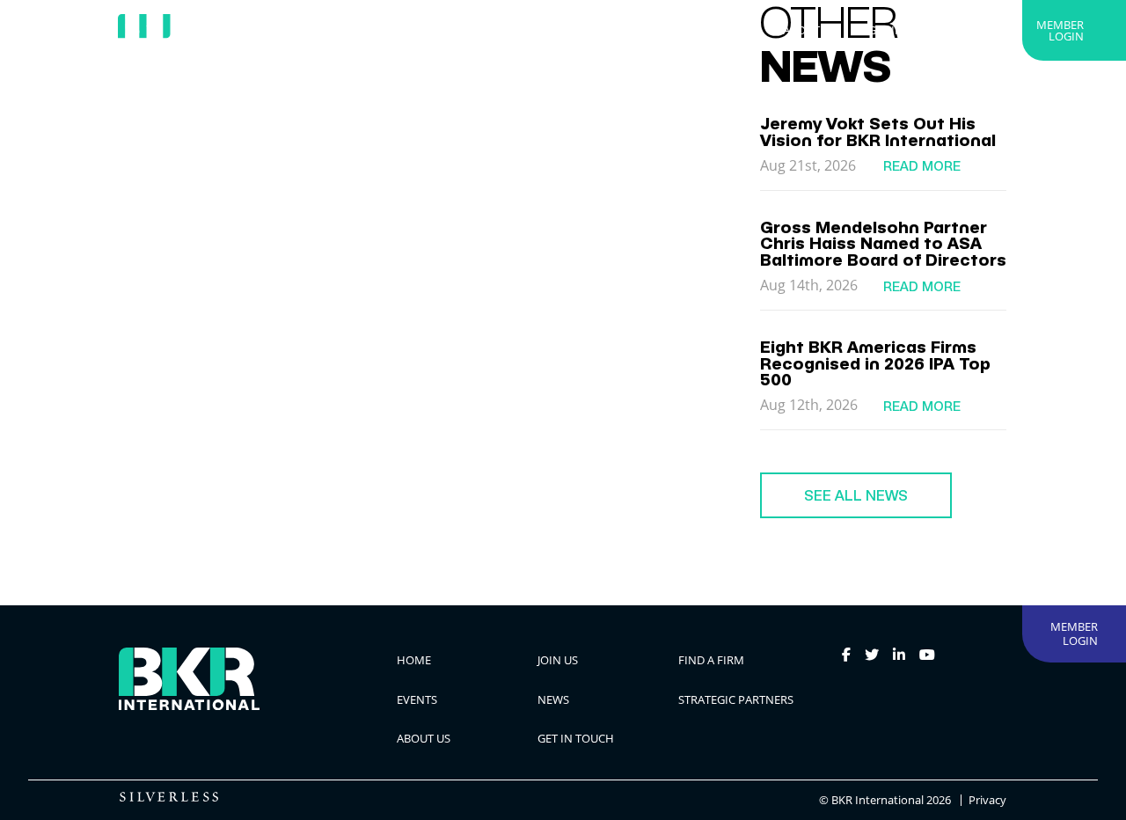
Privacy (987, 800)
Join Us (351, 30)
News (588, 30)
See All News (856, 495)
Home (282, 30)
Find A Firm (436, 30)
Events (521, 30)
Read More (922, 165)
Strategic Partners (693, 30)
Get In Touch (906, 30)
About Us (810, 30)
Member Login (1060, 30)
